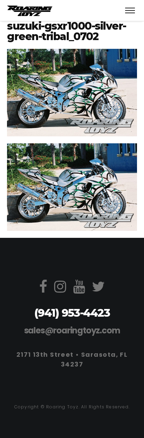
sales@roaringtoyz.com (72, 330)
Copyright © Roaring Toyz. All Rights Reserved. (72, 407)
